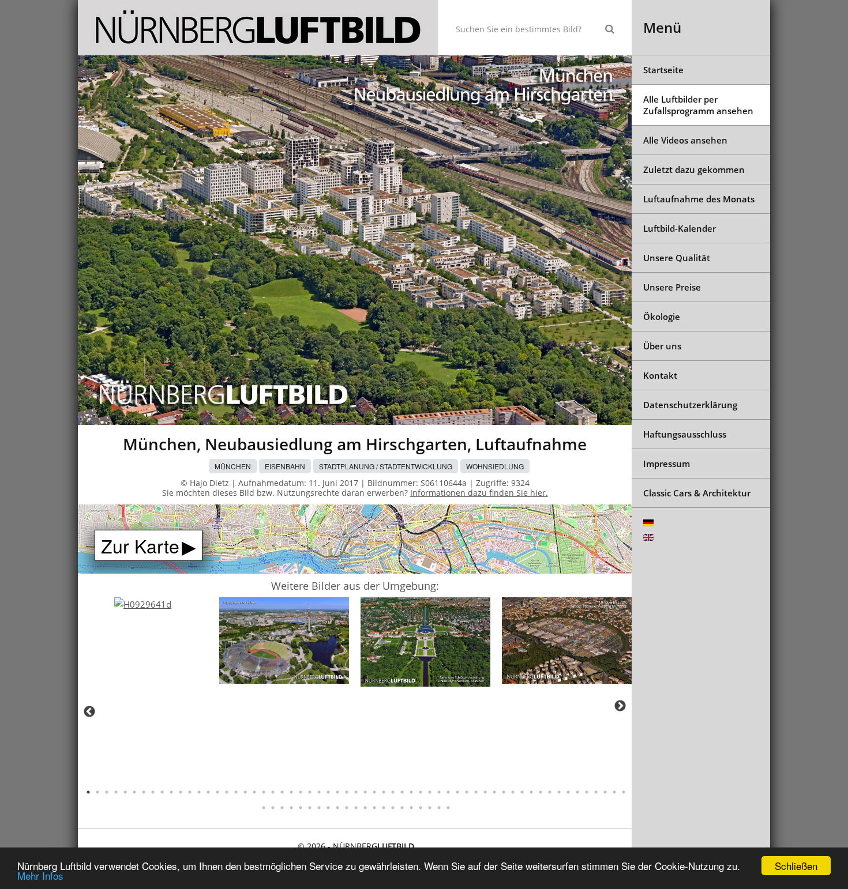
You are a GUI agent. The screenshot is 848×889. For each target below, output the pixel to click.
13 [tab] (199, 792)
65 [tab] (310, 807)
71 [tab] (365, 807)
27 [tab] (328, 792)
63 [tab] (291, 807)
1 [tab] (88, 792)
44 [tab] (485, 792)
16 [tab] (226, 792)
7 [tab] (143, 792)
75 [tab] (402, 807)
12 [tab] (190, 792)
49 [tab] (531, 792)
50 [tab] (540, 792)
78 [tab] (430, 807)
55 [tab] (586, 792)
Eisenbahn (285, 466)
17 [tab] (236, 792)
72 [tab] (374, 807)
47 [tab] (513, 792)
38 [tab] (430, 792)
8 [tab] (153, 792)
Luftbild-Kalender (679, 228)
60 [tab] (263, 807)
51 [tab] (550, 792)
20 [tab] (263, 792)
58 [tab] (614, 792)
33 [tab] (383, 792)
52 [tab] (559, 792)
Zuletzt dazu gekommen (694, 169)
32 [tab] (374, 792)
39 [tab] (439, 792)
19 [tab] (254, 792)
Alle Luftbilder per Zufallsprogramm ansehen (698, 104)
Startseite (663, 70)
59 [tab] (623, 792)
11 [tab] (180, 792)
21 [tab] (273, 792)
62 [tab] (282, 807)
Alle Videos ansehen (685, 140)
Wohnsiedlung (495, 466)
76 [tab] (411, 807)
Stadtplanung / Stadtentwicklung (385, 466)
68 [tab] (337, 807)
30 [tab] (356, 792)
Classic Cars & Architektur (697, 493)
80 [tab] (448, 807)
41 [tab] (457, 792)
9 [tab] (162, 792)
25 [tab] (310, 792)
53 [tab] (568, 792)
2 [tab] (97, 792)
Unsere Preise (672, 287)
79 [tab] (439, 807)
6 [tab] (134, 792)
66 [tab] (319, 807)
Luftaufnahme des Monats (699, 199)
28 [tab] (337, 792)
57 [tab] (605, 792)
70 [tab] (356, 807)
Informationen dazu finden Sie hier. (479, 492)
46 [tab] (503, 792)
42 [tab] (466, 792)
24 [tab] (300, 792)
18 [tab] (245, 792)
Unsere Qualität (676, 257)
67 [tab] (328, 807)
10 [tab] (171, 792)
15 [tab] (217, 792)
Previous (89, 711)
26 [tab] (319, 792)
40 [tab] (448, 792)
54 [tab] (577, 792)
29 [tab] (346, 792)
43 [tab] (476, 792)
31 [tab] (365, 792)
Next (620, 705)
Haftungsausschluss (684, 434)
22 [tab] (282, 792)
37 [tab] (420, 792)
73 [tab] (383, 807)
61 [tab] (273, 807)
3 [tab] (106, 792)
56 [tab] (596, 792)
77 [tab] (420, 807)
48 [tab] (522, 792)
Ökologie (661, 316)
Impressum (666, 463)
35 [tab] (402, 792)
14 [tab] (208, 792)
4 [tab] (116, 792)
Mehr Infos (40, 875)
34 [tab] (393, 792)
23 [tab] (291, 792)
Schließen (796, 865)
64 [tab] (300, 807)
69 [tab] (346, 807)
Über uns (662, 346)
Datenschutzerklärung (690, 404)
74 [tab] (393, 807)
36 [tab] (411, 792)
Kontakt (660, 375)
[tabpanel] (143, 604)
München (233, 466)
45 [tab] (494, 792)
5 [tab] (125, 792)
